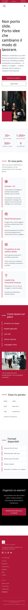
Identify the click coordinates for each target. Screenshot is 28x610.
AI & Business (5, 566)
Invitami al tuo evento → (14, 78)
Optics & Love (5, 583)
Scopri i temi (14, 84)
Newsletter (5, 592)
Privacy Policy (5, 586)
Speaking (4, 569)
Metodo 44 (4, 563)
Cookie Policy (5, 589)
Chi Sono (4, 561)
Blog (3, 572)
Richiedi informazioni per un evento (14, 512)
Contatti (4, 575)
